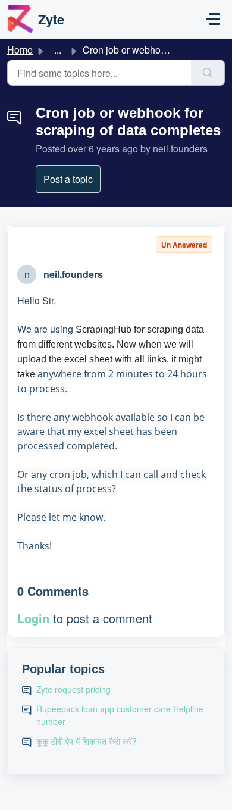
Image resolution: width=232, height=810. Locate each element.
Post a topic (68, 179)
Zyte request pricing (73, 689)
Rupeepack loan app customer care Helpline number (119, 715)
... (57, 50)
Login (33, 618)
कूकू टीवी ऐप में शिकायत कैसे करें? (86, 741)
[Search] (208, 73)
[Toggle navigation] (213, 19)
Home (20, 50)
